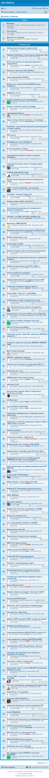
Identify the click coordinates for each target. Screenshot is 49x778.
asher (26, 686)
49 (41, 276)
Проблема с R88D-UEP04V (17, 223)
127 (37, 505)
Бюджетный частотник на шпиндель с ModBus (25, 509)
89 (41, 96)
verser (27, 308)
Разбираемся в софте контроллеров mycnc (23, 300)
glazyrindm (28, 218)
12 (44, 67)
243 (40, 198)
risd (26, 252)
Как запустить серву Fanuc (17, 612)
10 (39, 67)
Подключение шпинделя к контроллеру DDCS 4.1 (26, 364)
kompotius (28, 72)
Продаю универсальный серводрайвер (22, 100)
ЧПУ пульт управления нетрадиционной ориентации (27, 685)
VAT (26, 56)
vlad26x (27, 641)
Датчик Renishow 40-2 (15, 585)
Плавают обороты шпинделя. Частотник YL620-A (25, 592)
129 (43, 505)
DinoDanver (28, 87)
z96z (26, 158)
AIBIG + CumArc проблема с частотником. (23, 188)
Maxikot (27, 114)
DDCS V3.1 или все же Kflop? (18, 327)
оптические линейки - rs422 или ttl (20, 437)
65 (44, 138)
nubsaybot (28, 359)
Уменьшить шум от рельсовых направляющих (25, 605)
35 (44, 213)
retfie (26, 408)
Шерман (28, 379)
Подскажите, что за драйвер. (18, 692)
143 (43, 247)
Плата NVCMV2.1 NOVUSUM (17, 407)
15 (44, 234)
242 (37, 198)
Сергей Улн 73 (29, 365)
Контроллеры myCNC (15, 244)
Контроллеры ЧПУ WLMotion (18, 475)
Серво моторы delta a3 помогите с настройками (25, 120)
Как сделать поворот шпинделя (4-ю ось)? (23, 320)
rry (26, 496)
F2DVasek (28, 245)
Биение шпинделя (14, 430)
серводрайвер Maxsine (15, 113)
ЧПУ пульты (11, 135)
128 (40, 505)
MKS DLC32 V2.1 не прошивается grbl (21, 732)
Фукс (26, 627)
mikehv (27, 167)
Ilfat (26, 656)
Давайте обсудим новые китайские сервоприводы (26, 251)
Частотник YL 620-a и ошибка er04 (20, 661)
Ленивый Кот (29, 747)
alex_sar (27, 713)
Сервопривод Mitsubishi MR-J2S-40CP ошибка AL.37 (27, 632)
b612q (27, 136)
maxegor (28, 196)
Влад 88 (27, 288)
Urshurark (28, 352)
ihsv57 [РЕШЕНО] (13, 712)
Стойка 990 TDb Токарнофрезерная (20, 556)
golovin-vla (28, 232)
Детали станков (9, 16)
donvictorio (28, 394)
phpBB (20, 771)
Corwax (27, 203)
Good (27, 510)
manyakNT (28, 329)
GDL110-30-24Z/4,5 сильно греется (19, 739)
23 (41, 176)
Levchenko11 (29, 150)
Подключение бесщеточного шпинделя (22, 536)
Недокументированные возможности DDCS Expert (26, 230)
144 (46, 247)
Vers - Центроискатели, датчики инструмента (24, 307)
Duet (26, 238)
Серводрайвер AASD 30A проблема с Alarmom (25, 646)
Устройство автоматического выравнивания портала (27, 719)
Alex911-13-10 (29, 452)
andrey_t (27, 274)
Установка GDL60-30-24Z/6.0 (17, 698)
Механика (10, 23)
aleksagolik (28, 727)
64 (41, 138)
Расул (27, 634)
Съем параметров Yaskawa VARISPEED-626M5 (24, 639)
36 (46, 213)
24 (44, 176)
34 (41, 213)
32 (39, 310)
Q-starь (27, 680)
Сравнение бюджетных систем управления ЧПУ (25, 705)
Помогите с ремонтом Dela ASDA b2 (20, 71)
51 (46, 276)
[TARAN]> (28, 700)
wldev (27, 476)
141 (37, 247)
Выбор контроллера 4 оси (17, 237)
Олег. (26, 693)
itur (26, 337)
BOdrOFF (28, 189)
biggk (27, 401)
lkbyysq (27, 593)
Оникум (27, 663)
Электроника (12, 31)
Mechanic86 (28, 416)
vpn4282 (27, 544)
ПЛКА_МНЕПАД (12, 495)
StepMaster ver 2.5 (13, 93)
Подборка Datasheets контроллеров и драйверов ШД (27, 55)
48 (39, 276)
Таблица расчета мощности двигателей (22, 48)
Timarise (28, 446)
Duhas (27, 537)
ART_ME (27, 225)
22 (39, 176)
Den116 (27, 647)
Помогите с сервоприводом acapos (20, 563)
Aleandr (27, 734)
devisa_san (28, 600)
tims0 (27, 551)
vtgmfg (27, 49)
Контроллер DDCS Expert (16, 598)
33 (39, 213)
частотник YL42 (13, 384)
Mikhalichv (28, 614)
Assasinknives (29, 121)
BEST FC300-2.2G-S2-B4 (15, 351)
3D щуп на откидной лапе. (17, 516)
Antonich (28, 586)
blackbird (28, 182)
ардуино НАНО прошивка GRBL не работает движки (27, 619)
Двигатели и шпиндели (15, 37)
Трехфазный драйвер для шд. (18, 626)
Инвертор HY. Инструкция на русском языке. (24, 488)
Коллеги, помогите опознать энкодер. (21, 106)
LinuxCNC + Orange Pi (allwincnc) (19, 194)
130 (46, 505)
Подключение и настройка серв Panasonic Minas (25, 451)
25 (46, 176)
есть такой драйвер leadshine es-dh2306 (22, 523)
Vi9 (26, 94)
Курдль (27, 174)
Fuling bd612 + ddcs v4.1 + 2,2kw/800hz (21, 293)
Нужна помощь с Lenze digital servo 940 (22, 482)
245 (46, 198)
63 (39, 138)
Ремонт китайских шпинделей (18, 273)
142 (40, 247)
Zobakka (27, 741)
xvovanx (27, 101)
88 (39, 96)
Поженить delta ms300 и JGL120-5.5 (20, 201)
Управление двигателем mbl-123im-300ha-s (23, 266)
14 (41, 234)
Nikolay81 (28, 720)
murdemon (28, 108)
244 (43, 198)
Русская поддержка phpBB (24, 773)
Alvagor (27, 65)
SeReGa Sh (28, 432)
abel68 (27, 295)
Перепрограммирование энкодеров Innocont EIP (25, 280)
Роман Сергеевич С (31, 439)
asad (26, 571)
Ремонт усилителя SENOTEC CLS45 (20, 550)
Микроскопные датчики (16, 529)
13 (46, 67)
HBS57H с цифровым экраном (18, 357)
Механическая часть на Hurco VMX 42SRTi (23, 444)
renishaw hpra (12, 400)
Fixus (27, 267)
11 (41, 67)
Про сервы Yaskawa (14, 502)
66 (46, 138)
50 (44, 276)
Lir (26, 671)
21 (39, 478)
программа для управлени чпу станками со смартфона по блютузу (23, 653)
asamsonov (28, 564)
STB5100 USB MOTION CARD (17, 172)
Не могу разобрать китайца (17, 149)
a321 (26, 372)
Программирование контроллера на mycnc (23, 570)
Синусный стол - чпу (15, 371)
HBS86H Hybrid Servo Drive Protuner (20, 377)
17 (46, 303)
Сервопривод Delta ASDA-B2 (18, 77)
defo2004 (28, 281)
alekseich (28, 386)
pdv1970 (27, 130)
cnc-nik (27, 490)
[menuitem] (3, 8)
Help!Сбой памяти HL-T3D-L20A (19, 746)
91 (46, 96)
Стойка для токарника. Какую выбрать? (22, 286)
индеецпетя (28, 469)
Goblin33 (28, 483)
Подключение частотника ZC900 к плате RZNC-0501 (26, 314)
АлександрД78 (29, 315)
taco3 (26, 524)
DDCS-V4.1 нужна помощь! (17, 543)
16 (46, 234)
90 (44, 96)
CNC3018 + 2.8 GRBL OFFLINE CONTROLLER (23, 217)
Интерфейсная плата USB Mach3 (19, 142)
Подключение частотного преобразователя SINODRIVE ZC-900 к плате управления (23, 459)
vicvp (27, 211)
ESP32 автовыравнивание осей (19, 726)
